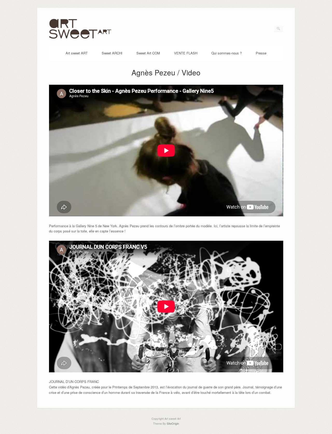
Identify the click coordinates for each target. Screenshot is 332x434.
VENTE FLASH (185, 53)
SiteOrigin (173, 423)
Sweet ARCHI (112, 53)
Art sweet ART (77, 53)
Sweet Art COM (148, 53)
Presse (261, 53)
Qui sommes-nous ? (226, 53)
